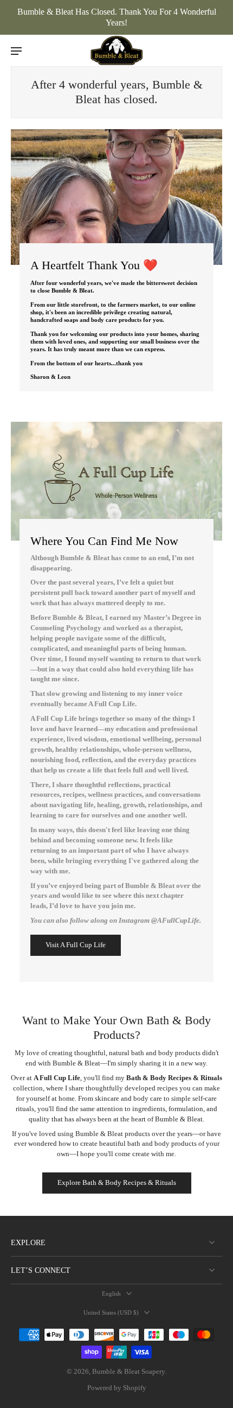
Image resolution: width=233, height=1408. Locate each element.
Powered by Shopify (116, 1388)
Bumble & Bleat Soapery (128, 1371)
